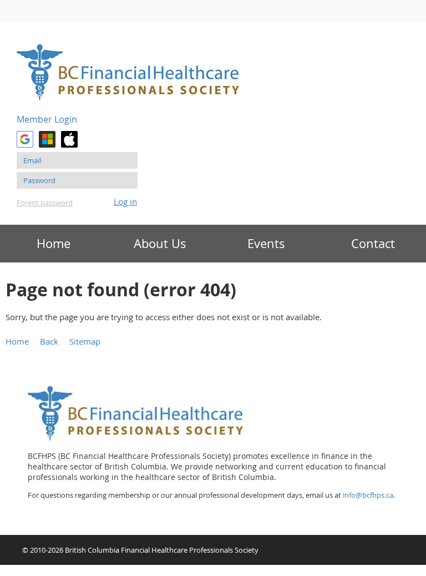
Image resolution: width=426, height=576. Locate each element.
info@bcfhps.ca (368, 495)
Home (17, 341)
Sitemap (84, 341)
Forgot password (45, 203)
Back (49, 341)
